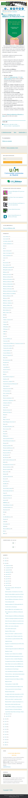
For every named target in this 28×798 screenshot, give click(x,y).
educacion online (6, 369)
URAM (4, 526)
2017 (5, 721)
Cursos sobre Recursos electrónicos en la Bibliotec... (14, 671)
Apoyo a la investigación (7, 253)
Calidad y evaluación (7, 319)
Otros (4, 431)
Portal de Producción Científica (8, 440)
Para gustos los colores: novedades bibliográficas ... (14, 658)
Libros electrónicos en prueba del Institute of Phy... (14, 638)
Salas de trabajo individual (8, 490)
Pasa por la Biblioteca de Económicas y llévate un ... (14, 599)
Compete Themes (12, 795)
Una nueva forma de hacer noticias (14, 209)
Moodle (4, 414)
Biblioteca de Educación (10, 124)
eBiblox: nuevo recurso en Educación (11, 626)
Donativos (5, 364)
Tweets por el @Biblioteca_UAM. (9, 228)
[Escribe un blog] (4, 121)
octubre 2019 (7, 570)
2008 (5, 744)
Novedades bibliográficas (7, 426)
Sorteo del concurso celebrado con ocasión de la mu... (14, 621)
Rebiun (4, 462)
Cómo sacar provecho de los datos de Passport (13, 689)
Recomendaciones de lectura (8, 464)
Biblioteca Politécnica (7, 295)
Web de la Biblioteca (6, 528)
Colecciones (5, 341)
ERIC (4, 374)
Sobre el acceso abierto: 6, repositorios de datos (13, 699)
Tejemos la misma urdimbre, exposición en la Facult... (14, 594)
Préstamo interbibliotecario (8, 448)
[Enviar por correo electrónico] (3, 121)
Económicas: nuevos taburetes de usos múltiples (13, 653)
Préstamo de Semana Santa (10, 691)
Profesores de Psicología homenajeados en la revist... (14, 656)
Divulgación (5, 362)
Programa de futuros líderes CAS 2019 (12, 676)
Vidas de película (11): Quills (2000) (11, 684)
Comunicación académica (7, 345)
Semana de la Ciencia (7, 497)
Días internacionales (6, 360)
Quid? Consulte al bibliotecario (8, 459)
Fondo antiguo (5, 386)
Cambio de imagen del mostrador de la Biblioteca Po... (14, 648)
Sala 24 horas (5, 481)
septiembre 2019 (8, 572)
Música (4, 424)
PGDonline (5, 436)
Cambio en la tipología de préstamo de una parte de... (14, 618)
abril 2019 (7, 583)
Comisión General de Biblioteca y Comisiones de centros (13, 343)
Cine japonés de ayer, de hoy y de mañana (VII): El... (14, 661)
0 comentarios (14, 11)
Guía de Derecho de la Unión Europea (11, 669)
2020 (5, 560)
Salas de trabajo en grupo (7, 488)
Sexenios (4, 500)
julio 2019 (7, 576)
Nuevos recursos (6, 429)
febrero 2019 (7, 713)
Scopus (4, 493)
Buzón (4, 317)
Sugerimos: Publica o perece (10, 631)
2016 (5, 724)
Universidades (5, 524)
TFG (4, 512)
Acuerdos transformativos (7, 243)
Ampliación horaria (8, 641)
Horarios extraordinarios (7, 398)
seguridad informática (7, 495)
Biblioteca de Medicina (7, 286)
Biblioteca (5, 272)
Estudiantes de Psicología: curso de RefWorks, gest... (14, 666)
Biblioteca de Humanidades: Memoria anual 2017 (14, 696)
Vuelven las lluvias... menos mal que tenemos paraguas (14, 674)
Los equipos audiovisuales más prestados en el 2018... (14, 694)
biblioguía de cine (14, 77)
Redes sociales (5, 471)
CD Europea (5, 329)
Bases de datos (5, 262)
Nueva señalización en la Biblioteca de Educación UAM (13, 16)
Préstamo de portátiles (7, 445)
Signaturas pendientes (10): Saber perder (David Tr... (14, 604)
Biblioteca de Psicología (7, 288)
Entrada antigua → (23, 132)
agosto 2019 (7, 574)
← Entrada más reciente (6, 132)
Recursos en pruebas (6, 469)
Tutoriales (5, 519)
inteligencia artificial (6, 402)
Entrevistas (5, 371)
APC (4, 248)
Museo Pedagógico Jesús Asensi (8, 421)
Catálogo (4, 324)
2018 (5, 719)
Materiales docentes (6, 410)
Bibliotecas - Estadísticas (7, 303)
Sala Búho (5, 483)
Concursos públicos (6, 350)
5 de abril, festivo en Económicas (11, 606)
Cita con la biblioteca (7, 338)
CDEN (4, 331)
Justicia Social (5, 405)
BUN (4, 314)
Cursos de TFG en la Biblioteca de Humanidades (13, 706)
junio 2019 (7, 578)
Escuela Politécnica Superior (8, 376)
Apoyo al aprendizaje (7, 255)
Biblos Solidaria (6, 310)
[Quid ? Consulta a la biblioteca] (14, 543)
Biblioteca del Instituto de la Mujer (9, 291)
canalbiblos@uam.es (7, 766)
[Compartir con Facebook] (6, 121)
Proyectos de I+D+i (6, 452)
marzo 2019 (7, 585)
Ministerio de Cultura (7, 412)
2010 (5, 739)
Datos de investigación (7, 355)
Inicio (15, 132)
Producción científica (7, 450)
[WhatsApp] (14, 547)
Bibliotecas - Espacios (7, 300)
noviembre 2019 (8, 567)
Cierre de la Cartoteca (9, 646)
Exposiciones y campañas (7, 381)
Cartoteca (5, 322)
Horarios (4, 395)
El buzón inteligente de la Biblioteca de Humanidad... (14, 616)
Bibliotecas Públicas (6, 305)
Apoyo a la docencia (6, 250)
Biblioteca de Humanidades (8, 284)
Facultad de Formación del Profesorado (10, 383)
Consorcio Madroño (6, 353)
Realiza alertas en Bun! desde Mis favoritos (12, 704)
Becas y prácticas (6, 265)
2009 (5, 742)
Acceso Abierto (6, 236)
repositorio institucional (7, 476)
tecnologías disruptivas (7, 507)
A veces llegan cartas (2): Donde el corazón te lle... (14, 636)
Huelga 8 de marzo (8, 681)
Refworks (4, 474)
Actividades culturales (7, 241)
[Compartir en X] (5, 121)
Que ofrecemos (5, 455)
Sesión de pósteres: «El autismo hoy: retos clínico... (14, 591)
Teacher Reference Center (7, 505)
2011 (5, 737)
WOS (4, 533)
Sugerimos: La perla (8, 651)
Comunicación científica (7, 348)
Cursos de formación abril (9, 601)
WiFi (4, 531)
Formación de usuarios (7, 388)
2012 (5, 734)
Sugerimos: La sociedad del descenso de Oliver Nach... (14, 643)
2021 (5, 558)
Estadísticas (5, 379)
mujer (4, 417)
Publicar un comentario (7, 141)
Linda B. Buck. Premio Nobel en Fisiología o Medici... (14, 711)
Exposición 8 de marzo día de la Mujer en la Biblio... (14, 679)
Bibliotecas (5, 298)
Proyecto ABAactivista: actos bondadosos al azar (13, 609)
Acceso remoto (5, 238)
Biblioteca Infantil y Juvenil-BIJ (9, 293)
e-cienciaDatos (5, 367)
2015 (5, 726)
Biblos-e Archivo (6, 312)
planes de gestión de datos (7, 438)
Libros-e (4, 407)
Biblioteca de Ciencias (7, 274)
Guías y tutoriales (6, 393)
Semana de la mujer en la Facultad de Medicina (13, 709)
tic (3, 514)
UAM (4, 521)
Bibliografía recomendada (7, 267)
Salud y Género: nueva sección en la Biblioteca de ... (14, 663)
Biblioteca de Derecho (7, 276)
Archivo (4, 257)
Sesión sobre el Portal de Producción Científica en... (14, 596)
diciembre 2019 (8, 565)
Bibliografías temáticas (7, 269)
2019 (5, 563)
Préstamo (4, 443)
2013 (5, 731)
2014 (5, 729)
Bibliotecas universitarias (7, 307)
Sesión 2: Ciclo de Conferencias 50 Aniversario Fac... (14, 623)
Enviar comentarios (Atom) (12, 147)
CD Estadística (5, 326)
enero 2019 (7, 716)
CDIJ (4, 333)
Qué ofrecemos (5, 457)
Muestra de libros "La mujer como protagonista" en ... (14, 701)
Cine (4, 336)
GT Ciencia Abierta (6, 390)
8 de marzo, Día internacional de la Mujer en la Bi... (14, 686)
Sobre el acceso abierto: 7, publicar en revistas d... (14, 633)
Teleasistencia (5, 509)
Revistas (4, 478)
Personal (4, 433)
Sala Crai (4, 486)
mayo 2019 (7, 581)
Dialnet (4, 357)
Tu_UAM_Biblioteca (7, 516)
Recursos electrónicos (7, 467)
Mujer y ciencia (6, 419)
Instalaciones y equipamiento (12, 126)
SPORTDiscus (5, 502)
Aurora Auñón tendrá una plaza (10, 628)
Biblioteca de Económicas (7, 279)
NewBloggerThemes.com (14, 796)
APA (4, 246)
